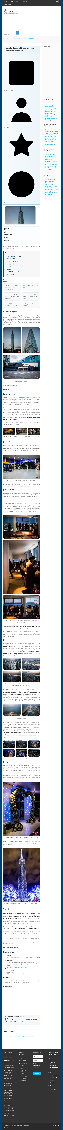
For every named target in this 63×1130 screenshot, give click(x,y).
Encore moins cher (13, 261)
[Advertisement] (42, 18)
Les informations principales (14, 256)
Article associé (10, 274)
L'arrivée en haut (13, 264)
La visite (9, 259)
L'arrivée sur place (11, 258)
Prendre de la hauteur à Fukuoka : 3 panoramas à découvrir (20, 1036)
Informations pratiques (13, 271)
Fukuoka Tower (8, 242)
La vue (10, 266)
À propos (52, 1062)
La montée (11, 263)
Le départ (11, 268)
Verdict (9, 269)
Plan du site (53, 1089)
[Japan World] (11, 11)
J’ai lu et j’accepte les (36, 1066)
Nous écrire (53, 1065)
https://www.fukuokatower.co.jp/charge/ (17, 967)
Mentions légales (54, 1075)
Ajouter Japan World (31, 1019)
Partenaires (53, 1064)
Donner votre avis (8, 203)
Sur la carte (10, 273)
